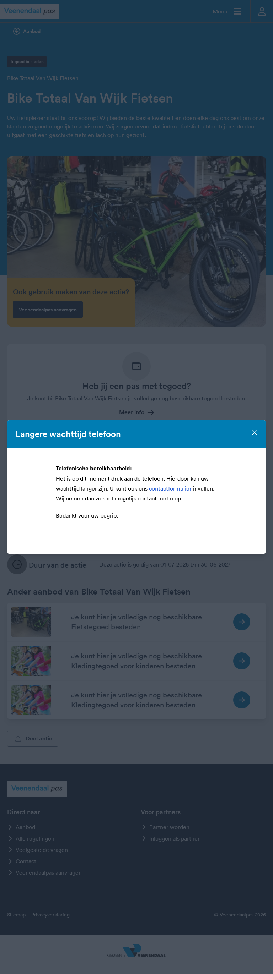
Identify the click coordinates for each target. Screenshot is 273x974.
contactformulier (170, 488)
